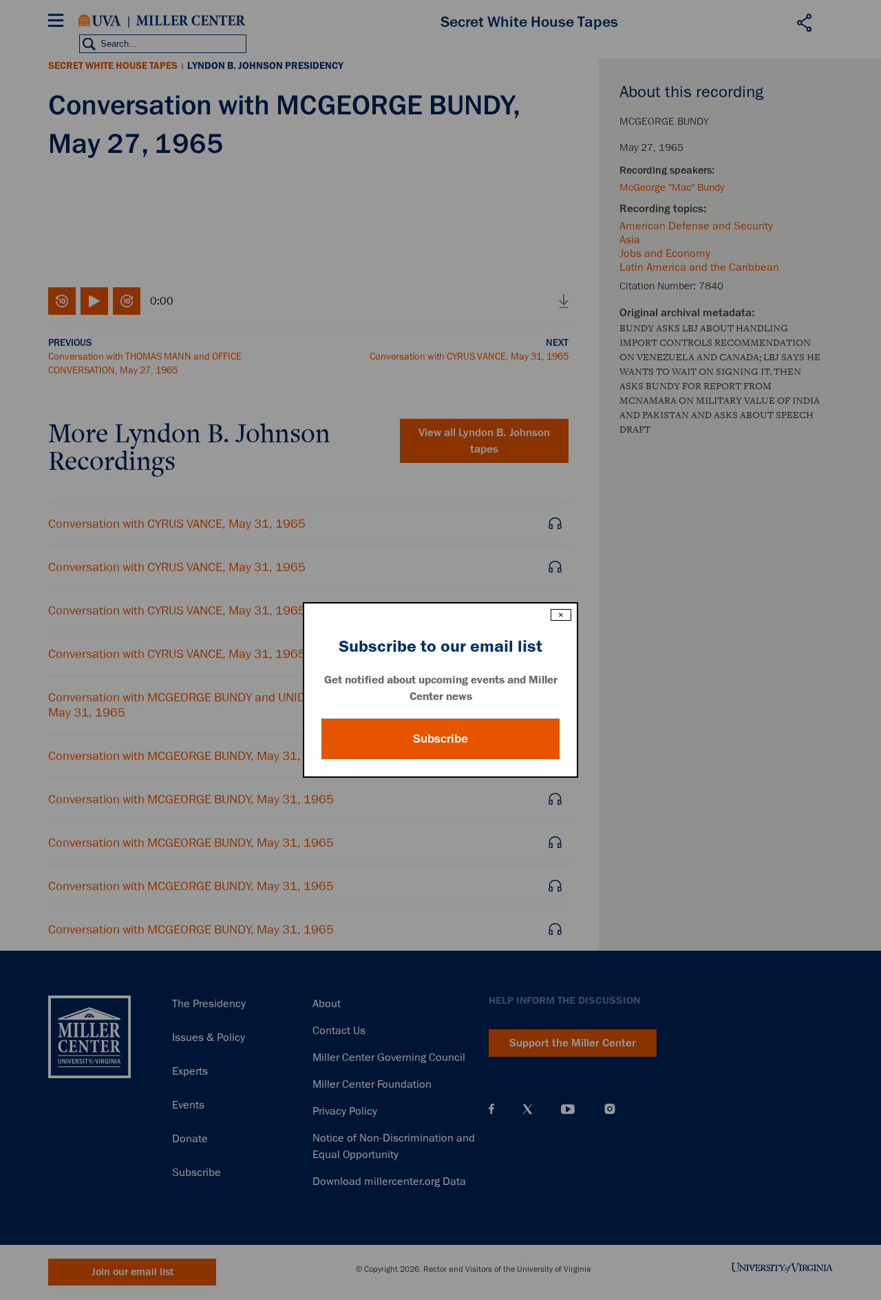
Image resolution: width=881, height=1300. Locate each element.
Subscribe (440, 738)
